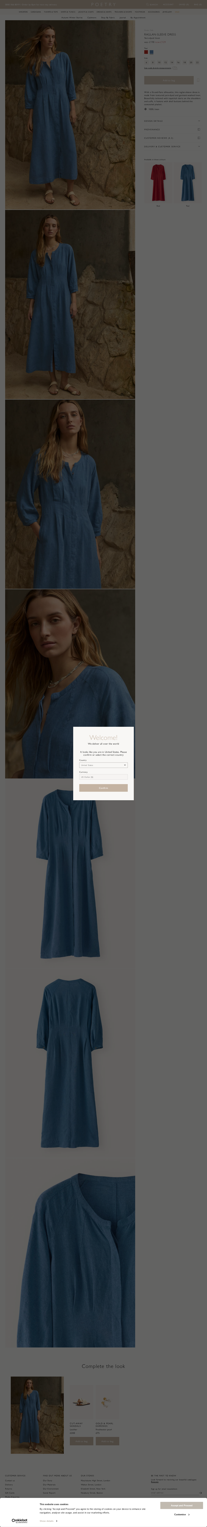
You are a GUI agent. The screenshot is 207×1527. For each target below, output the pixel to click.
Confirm (103, 788)
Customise (180, 1514)
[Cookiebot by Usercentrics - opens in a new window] (19, 1521)
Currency (83, 772)
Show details (46, 1521)
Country (83, 760)
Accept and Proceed (182, 1505)
